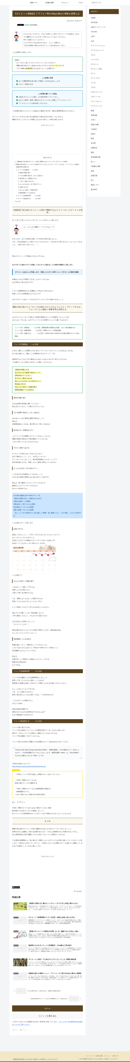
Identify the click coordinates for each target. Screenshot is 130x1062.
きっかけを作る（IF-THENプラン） (31, 184)
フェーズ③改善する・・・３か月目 (29, 198)
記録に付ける (24, 187)
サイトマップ (89, 1056)
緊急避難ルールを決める (27, 193)
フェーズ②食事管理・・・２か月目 (29, 195)
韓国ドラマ (116, 1056)
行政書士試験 (99, 1056)
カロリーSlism (17, 703)
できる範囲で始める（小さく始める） (32, 175)
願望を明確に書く (25, 172)
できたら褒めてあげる (27, 181)
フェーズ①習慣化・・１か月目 (28, 170)
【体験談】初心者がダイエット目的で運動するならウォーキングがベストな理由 (41, 161)
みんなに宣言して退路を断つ (29, 190)
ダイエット (16, 887)
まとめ (18, 201)
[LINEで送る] (33, 25)
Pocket (26, 25)
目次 (45, 157)
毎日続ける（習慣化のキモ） (29, 178)
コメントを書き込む (47, 1016)
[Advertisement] (47, 139)
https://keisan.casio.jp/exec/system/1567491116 (29, 766)
